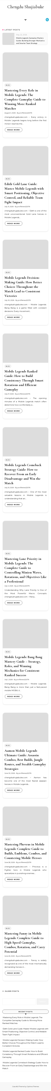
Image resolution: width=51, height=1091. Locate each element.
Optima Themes (33, 1086)
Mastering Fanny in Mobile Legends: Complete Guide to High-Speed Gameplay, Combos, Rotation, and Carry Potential (25, 942)
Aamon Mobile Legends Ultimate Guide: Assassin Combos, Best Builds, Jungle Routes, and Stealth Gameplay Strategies (25, 760)
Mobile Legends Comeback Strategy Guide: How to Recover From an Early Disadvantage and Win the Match (23, 474)
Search (42, 1001)
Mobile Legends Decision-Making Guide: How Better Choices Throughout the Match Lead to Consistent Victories (23, 287)
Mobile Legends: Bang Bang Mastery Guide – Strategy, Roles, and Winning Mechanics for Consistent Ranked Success (23, 666)
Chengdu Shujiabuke (25, 7)
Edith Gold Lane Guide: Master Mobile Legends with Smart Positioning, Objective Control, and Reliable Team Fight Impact (24, 193)
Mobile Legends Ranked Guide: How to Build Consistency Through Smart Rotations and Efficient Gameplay (24, 380)
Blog (8, 85)
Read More (13, 130)
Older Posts (11, 991)
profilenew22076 (25, 113)
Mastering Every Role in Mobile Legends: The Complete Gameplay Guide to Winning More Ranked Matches (25, 99)
